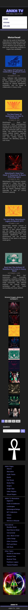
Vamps (9, 518)
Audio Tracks (11, 474)
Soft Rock (10, 547)
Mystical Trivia (11, 559)
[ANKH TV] (14, 460)
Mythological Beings (13, 509)
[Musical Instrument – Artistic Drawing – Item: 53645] (14, 336)
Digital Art (10, 501)
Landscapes (11, 506)
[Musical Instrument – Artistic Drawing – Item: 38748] (14, 405)
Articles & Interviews (13, 553)
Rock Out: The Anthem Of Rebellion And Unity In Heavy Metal (14, 269)
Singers (9, 486)
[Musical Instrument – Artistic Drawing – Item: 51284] (14, 371)
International (9, 525)
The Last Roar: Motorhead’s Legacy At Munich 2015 (14, 220)
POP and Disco (12, 544)
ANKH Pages (9, 466)
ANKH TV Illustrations (12, 498)
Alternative (10, 471)
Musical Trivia (11, 556)
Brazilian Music (12, 527)
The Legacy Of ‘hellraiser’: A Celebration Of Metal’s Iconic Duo (14, 72)
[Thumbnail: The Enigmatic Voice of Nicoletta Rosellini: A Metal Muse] (14, 312)
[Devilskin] (14, 417)
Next (18, 421)
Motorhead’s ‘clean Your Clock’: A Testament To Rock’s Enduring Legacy (14, 175)
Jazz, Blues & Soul (13, 535)
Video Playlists (11, 491)
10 (13, 421)
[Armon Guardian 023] (14, 382)
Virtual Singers (11, 494)
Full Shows (10, 480)
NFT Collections (12, 512)
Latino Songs (11, 538)
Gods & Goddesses (13, 503)
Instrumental (11, 533)
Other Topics (9, 551)
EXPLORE (6, 26)
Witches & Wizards (13, 521)
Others (9, 515)
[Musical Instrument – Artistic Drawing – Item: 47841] (14, 394)
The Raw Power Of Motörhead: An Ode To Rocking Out (14, 116)
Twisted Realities (12, 565)
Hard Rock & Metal (13, 530)
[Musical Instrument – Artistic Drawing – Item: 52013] (14, 359)
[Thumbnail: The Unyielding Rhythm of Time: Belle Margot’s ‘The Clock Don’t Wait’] (14, 324)
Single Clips (10, 488)
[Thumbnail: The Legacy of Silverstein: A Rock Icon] (14, 347)
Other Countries (12, 541)
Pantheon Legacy (12, 562)
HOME (5, 19)
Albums (9, 469)
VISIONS (6, 22)
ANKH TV (14, 10)
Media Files (10, 483)
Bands (9, 477)
